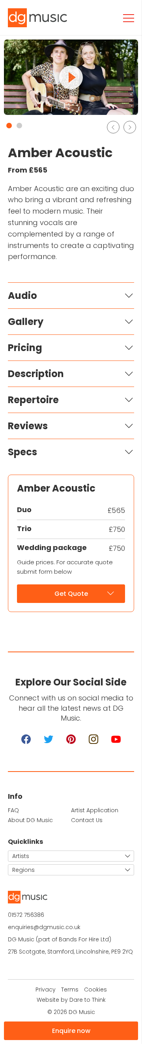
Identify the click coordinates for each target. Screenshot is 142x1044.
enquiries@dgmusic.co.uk (44, 927)
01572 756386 (26, 915)
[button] (9, 125)
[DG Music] (41, 17)
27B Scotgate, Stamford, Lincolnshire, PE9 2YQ (70, 952)
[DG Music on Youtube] (116, 739)
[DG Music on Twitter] (48, 739)
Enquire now (71, 1030)
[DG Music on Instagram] (93, 739)
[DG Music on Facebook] (26, 739)
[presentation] (113, 127)
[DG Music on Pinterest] (71, 739)
